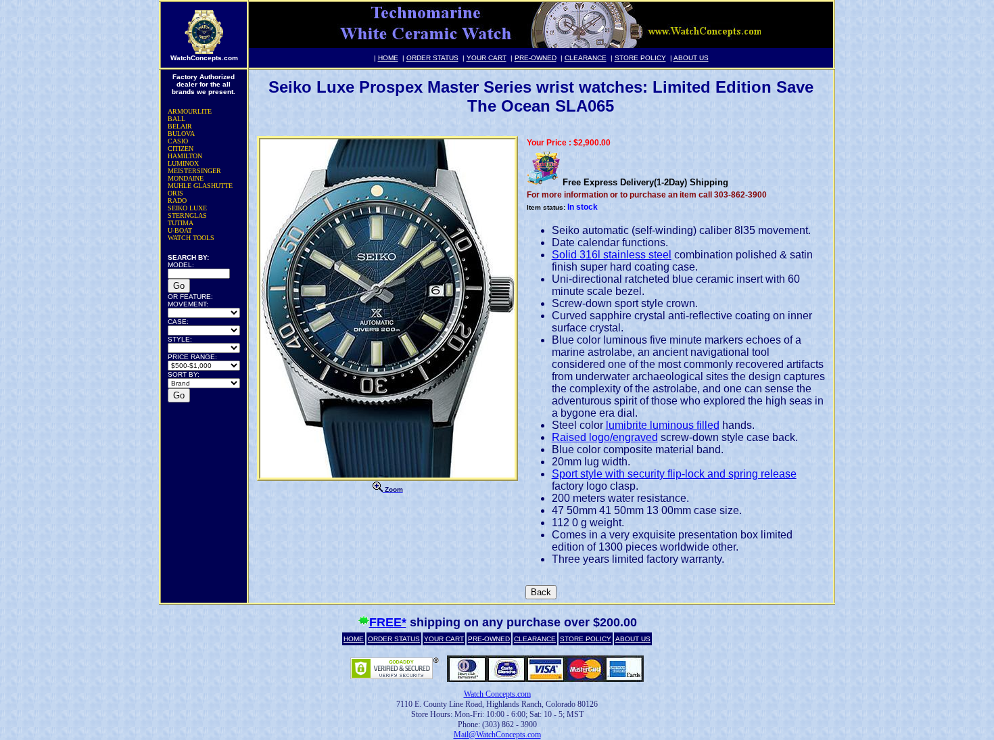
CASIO (178, 141)
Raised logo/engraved (605, 437)
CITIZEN (180, 148)
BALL (176, 118)
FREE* (387, 622)
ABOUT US (691, 58)
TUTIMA (180, 223)
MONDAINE (186, 178)
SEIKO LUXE (187, 208)
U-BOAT (180, 230)
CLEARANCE (586, 58)
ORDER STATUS (432, 58)
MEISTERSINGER (194, 171)
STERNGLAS (187, 215)
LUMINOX (183, 163)
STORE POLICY (640, 58)
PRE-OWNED (536, 58)
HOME (388, 58)
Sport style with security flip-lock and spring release (674, 474)
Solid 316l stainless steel (611, 254)
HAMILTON (185, 156)
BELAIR (180, 126)
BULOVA (181, 133)
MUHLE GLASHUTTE (200, 185)
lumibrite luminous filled (662, 425)
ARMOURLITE (190, 111)
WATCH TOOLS (191, 237)
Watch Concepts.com (497, 694)
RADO (177, 200)
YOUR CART (486, 58)
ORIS (175, 193)
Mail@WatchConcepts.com (497, 734)
